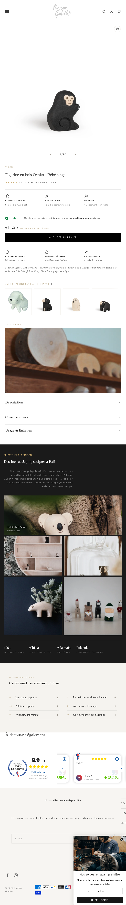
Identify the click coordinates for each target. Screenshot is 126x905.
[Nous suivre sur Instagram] (16, 875)
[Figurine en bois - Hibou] (76, 301)
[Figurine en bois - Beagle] (47, 301)
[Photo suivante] (75, 154)
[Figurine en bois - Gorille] (105, 301)
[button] (63, 360)
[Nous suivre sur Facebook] (7, 875)
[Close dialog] (122, 839)
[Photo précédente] (50, 154)
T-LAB (9, 167)
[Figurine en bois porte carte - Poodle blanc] (18, 301)
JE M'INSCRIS (100, 900)
